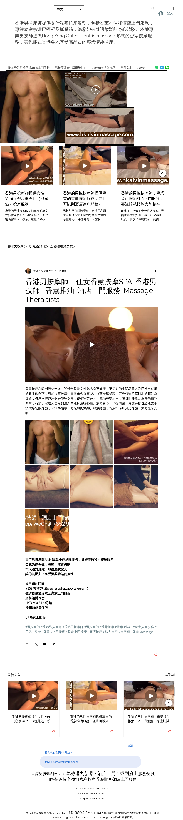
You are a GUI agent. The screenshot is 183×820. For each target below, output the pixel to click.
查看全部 (170, 674)
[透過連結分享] (53, 644)
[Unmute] (76, 140)
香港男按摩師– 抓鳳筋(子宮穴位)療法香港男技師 (42, 246)
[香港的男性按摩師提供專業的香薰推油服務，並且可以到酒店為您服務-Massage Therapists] (91, 695)
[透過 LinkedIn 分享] (44, 644)
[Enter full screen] (129, 140)
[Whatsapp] (156, 67)
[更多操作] (155, 271)
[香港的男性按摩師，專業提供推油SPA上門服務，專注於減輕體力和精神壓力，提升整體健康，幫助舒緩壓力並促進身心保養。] (149, 695)
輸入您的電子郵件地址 (57, 752)
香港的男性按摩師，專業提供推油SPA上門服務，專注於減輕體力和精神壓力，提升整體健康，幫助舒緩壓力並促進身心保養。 (149, 719)
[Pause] (70, 140)
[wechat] (167, 67)
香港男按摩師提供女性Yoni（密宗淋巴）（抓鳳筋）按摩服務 (33, 719)
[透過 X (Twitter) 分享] (36, 644)
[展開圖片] (47, 442)
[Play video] (96, 89)
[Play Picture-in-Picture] (123, 140)
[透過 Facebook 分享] (27, 644)
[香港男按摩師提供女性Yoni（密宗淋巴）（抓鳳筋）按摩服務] (33, 695)
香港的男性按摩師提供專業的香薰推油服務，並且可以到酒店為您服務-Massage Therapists (91, 719)
